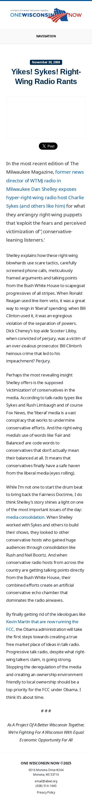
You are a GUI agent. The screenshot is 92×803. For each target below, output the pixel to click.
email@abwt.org (46, 781)
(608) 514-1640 (46, 786)
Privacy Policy (46, 792)
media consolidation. (25, 517)
